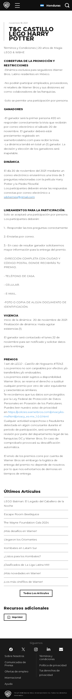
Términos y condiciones (47, 657)
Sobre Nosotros (14, 656)
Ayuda (8, 683)
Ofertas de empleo (16, 671)
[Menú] (17, 5)
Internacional (13, 677)
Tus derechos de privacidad (49, 672)
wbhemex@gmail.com (19, 197)
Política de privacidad (52, 665)
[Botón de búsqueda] (67, 5)
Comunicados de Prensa (15, 664)
